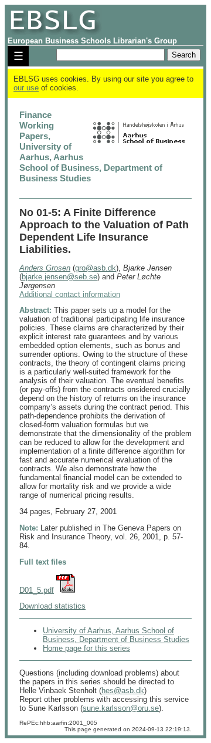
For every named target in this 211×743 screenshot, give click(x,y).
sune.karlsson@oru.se (121, 708)
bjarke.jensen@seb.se (59, 276)
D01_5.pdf (36, 590)
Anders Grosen (44, 268)
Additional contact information (69, 294)
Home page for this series (86, 648)
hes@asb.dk (122, 690)
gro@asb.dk (95, 268)
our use (26, 87)
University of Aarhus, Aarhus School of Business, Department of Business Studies (116, 635)
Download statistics (52, 606)
